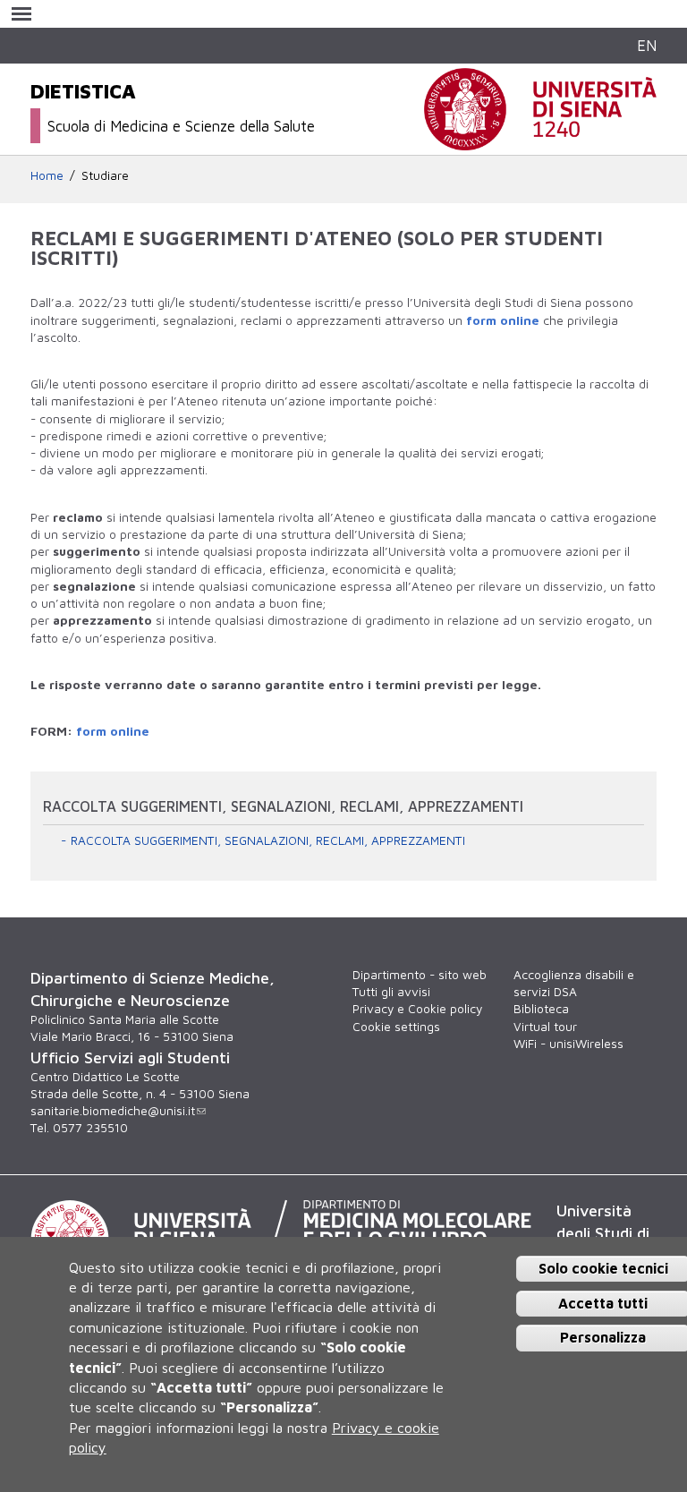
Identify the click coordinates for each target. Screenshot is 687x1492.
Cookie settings (396, 1026)
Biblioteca (541, 1009)
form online (502, 320)
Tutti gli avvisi (391, 992)
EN (647, 45)
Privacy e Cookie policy (417, 1009)
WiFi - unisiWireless (568, 1043)
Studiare (105, 175)
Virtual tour (545, 1026)
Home (47, 175)
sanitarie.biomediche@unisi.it (112, 1111)
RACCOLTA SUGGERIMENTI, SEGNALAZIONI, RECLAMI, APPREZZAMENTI (268, 840)
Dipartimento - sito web (419, 975)
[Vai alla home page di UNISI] (540, 140)
